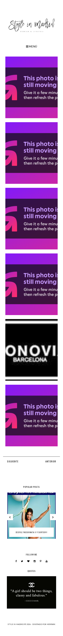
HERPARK (51, 624)
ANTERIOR (50, 461)
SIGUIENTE (13, 461)
